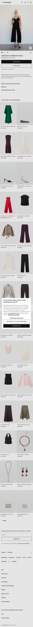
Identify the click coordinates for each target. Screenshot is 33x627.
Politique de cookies (14, 314)
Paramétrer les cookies (16, 318)
